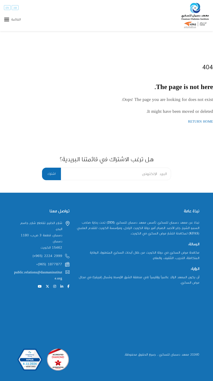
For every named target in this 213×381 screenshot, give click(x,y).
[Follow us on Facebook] (68, 287)
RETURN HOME (200, 121)
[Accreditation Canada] (58, 360)
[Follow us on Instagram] (54, 287)
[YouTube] (40, 287)
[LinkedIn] (61, 287)
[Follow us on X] (47, 287)
